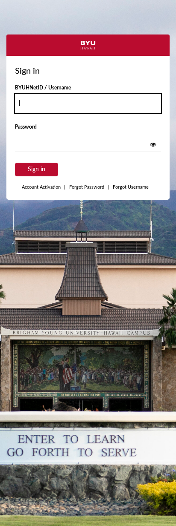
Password (26, 126)
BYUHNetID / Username (43, 87)
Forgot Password (86, 187)
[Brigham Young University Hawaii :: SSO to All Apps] (88, 45)
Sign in (36, 169)
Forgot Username (128, 187)
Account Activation (43, 187)
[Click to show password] (153, 144)
